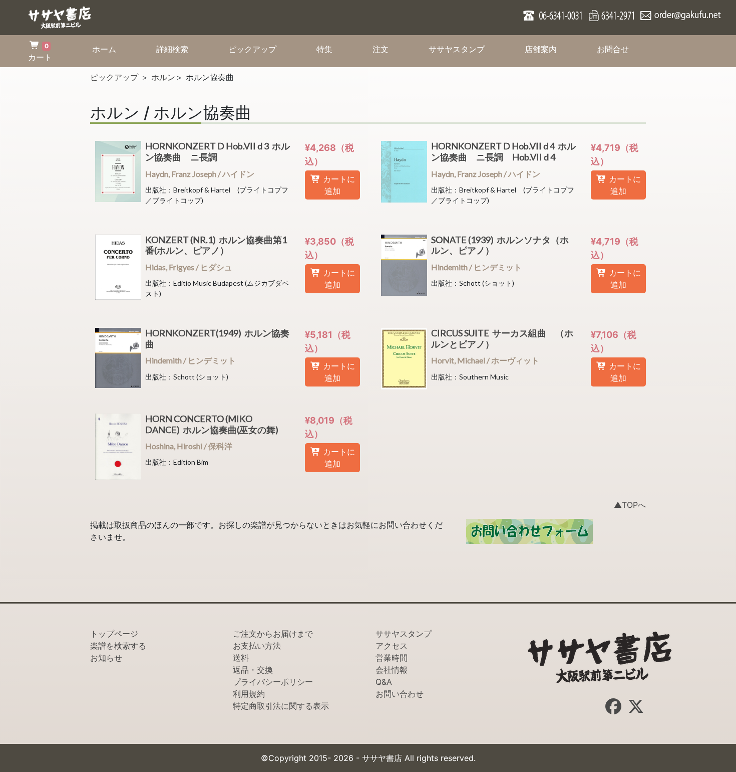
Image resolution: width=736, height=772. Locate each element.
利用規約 (249, 694)
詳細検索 (182, 49)
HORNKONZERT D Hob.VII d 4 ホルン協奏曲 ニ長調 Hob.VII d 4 (503, 151)
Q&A (384, 682)
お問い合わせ (400, 694)
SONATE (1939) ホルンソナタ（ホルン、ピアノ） (500, 245)
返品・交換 (253, 670)
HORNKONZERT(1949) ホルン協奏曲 (217, 338)
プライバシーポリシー (273, 682)
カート (40, 52)
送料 (241, 658)
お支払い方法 (257, 646)
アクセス (392, 646)
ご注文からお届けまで (273, 634)
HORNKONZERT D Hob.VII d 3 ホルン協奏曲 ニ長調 (217, 151)
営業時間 (392, 658)
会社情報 (392, 670)
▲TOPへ (630, 505)
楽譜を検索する (118, 646)
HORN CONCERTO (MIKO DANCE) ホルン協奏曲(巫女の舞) (213, 424)
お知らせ (106, 658)
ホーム (114, 49)
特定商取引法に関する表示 (281, 706)
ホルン (163, 77)
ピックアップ (262, 49)
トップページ (114, 634)
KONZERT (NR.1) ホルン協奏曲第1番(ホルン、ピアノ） (216, 245)
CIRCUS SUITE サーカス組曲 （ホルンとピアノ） (502, 338)
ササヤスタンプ (467, 49)
